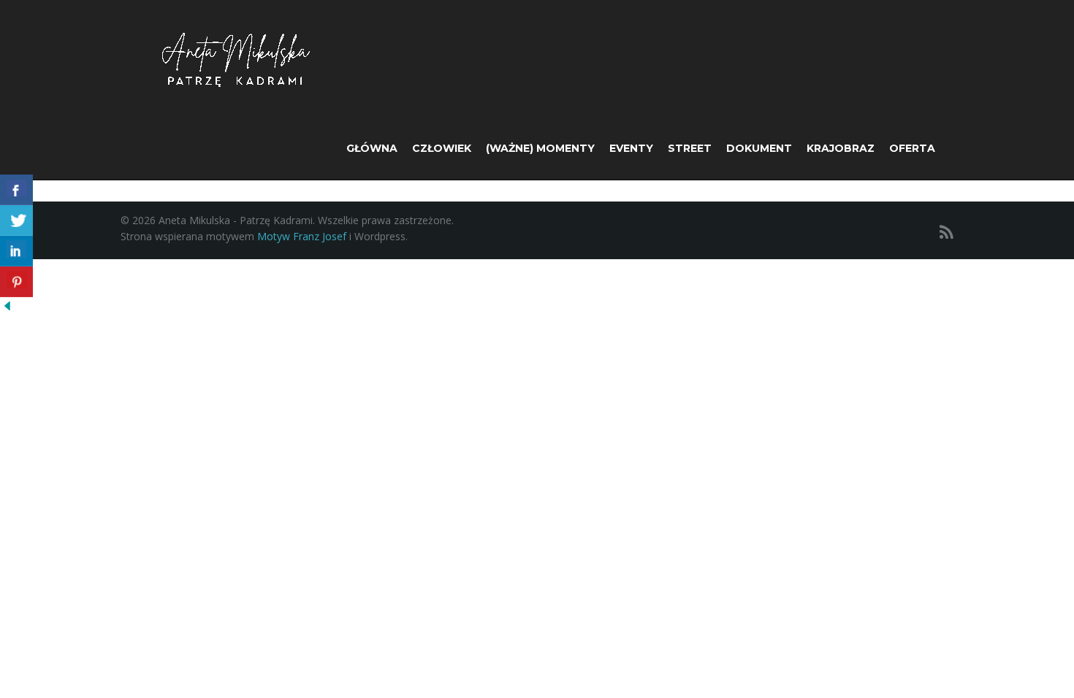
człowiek (441, 148)
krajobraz (841, 148)
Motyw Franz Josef (301, 236)
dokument (759, 148)
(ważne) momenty (540, 148)
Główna (371, 148)
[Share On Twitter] (16, 220)
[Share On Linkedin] (16, 251)
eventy (631, 148)
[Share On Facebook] (16, 189)
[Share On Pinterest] (16, 281)
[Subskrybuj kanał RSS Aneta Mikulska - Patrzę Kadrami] (946, 232)
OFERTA (912, 148)
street (690, 148)
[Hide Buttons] (7, 305)
